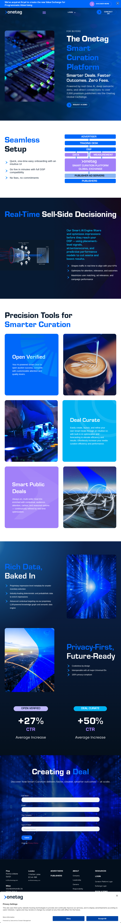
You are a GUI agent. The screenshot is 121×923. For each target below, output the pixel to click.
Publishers (56, 876)
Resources (100, 871)
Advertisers (57, 871)
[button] (44, 12)
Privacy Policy (33, 843)
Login (70, 12)
